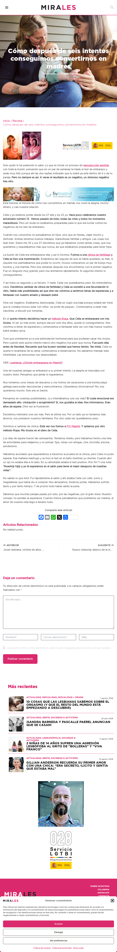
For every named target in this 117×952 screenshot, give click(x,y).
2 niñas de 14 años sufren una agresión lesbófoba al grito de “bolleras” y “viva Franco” (64, 746)
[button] (112, 900)
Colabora (103, 890)
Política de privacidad (62, 948)
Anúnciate (103, 893)
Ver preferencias (58, 940)
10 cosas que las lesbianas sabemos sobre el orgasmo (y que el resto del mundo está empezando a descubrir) (67, 704)
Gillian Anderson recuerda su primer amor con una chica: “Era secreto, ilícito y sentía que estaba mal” (67, 765)
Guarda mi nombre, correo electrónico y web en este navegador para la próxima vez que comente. (59, 648)
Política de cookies (42, 948)
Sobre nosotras (99, 886)
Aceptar (58, 923)
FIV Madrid (73, 426)
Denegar (58, 932)
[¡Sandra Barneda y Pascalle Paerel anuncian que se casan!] (16, 724)
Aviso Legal (78, 948)
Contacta (103, 896)
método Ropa (60, 319)
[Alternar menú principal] (7, 7)
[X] (59, 517)
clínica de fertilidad (99, 255)
